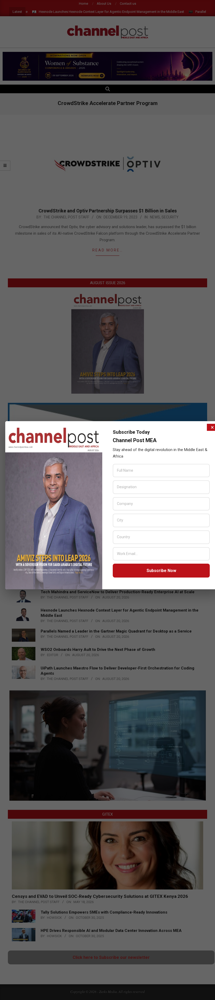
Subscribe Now (161, 570)
